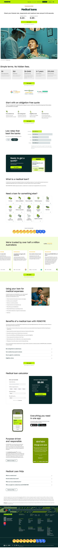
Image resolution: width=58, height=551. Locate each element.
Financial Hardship (30, 520)
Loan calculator (34, 1)
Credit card (48, 519)
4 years (15, 388)
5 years (19, 388)
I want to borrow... (12, 381)
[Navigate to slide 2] (37, 461)
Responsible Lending (49, 530)
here (49, 510)
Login (50, 1)
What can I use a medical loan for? (13, 481)
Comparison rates (14, 139)
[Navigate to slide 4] (43, 461)
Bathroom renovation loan (41, 529)
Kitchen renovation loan (40, 530)
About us (20, 519)
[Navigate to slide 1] (34, 461)
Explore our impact (11, 460)
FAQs (29, 519)
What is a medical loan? (11, 475)
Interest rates (8, 139)
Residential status (12, 391)
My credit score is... (12, 395)
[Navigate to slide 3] (40, 461)
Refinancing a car (21, 530)
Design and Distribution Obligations (50, 533)
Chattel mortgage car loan (22, 529)
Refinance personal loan (40, 520)
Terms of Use (48, 529)
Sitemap (20, 524)
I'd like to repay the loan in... (14, 386)
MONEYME (5, 506)
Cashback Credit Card (49, 520)
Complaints (48, 531)
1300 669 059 (40, 1)
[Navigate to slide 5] (46, 461)
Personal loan (39, 519)
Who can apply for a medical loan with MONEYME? (17, 484)
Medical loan (39, 521)
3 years (11, 388)
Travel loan (39, 523)
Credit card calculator (49, 521)
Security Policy (49, 532)
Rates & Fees (29, 1)
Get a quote (45, 1)
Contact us (29, 521)
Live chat (29, 522)
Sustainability (20, 520)
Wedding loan (39, 522)
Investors (20, 522)
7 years (24, 388)
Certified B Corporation (12, 452)
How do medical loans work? (12, 478)
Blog (19, 523)
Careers (20, 521)
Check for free (20, 400)
